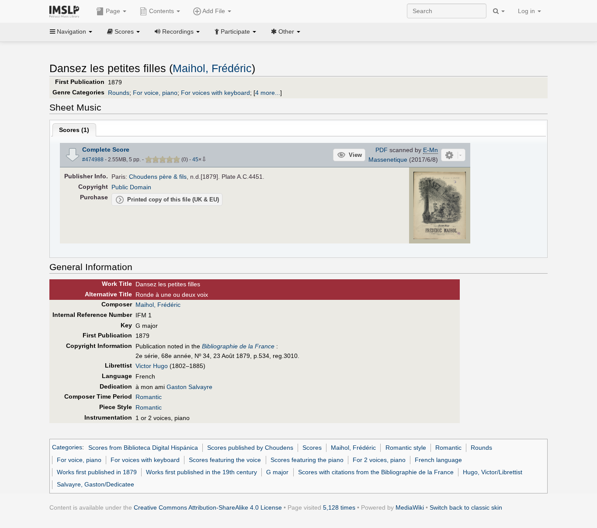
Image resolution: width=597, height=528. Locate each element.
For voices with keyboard (215, 92)
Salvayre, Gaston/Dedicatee (95, 484)
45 (195, 159)
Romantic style (405, 447)
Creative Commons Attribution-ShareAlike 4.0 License (208, 507)
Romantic (148, 396)
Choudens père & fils (158, 176)
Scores (312, 447)
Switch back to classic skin (466, 507)
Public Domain (131, 187)
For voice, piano (155, 92)
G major (277, 472)
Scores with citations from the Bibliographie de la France (376, 472)
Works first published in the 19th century (201, 472)
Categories (67, 447)
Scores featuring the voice (225, 459)
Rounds (118, 92)
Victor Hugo (151, 365)
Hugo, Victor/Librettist (492, 472)
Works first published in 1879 (97, 472)
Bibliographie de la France (238, 346)
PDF (381, 149)
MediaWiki (410, 507)
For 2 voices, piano (379, 459)
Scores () (74, 129)
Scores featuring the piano (307, 459)
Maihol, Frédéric (212, 68)
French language (438, 459)
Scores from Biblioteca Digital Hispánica (143, 447)
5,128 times (339, 507)
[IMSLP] (66, 11)
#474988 (93, 159)
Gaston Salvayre (189, 386)
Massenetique (387, 159)
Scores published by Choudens (250, 447)
